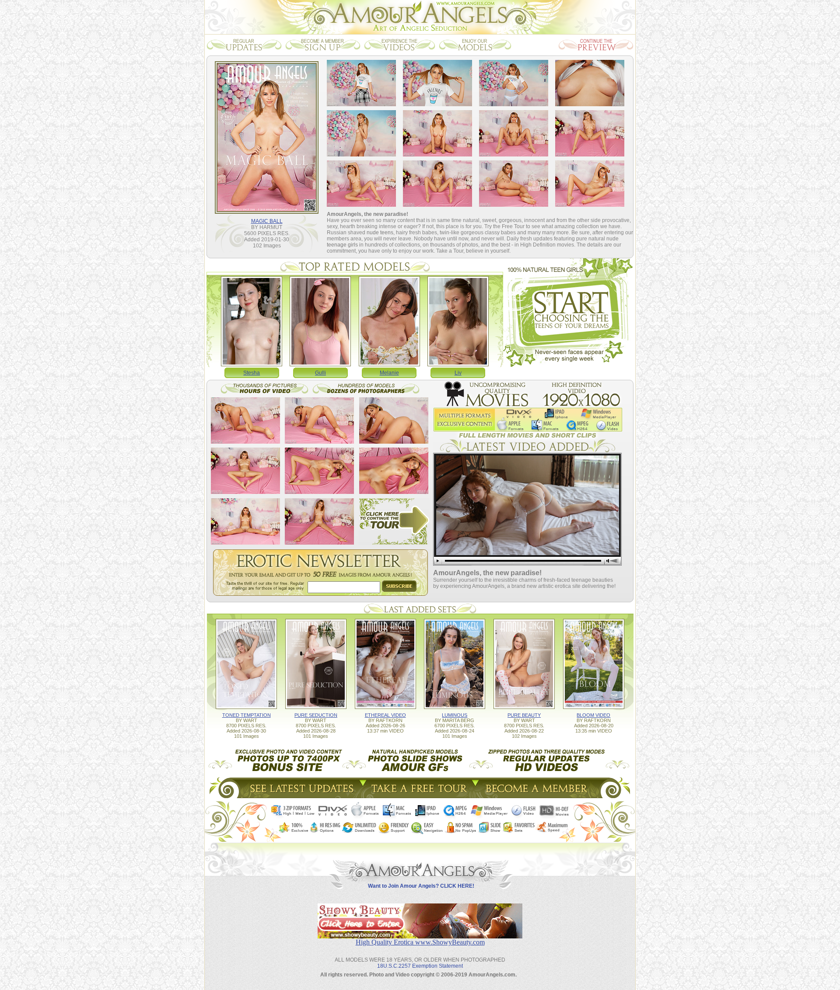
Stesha (251, 373)
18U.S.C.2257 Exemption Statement (420, 966)
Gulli (320, 373)
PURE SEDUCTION (315, 715)
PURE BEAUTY (524, 715)
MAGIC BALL (267, 221)
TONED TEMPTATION (246, 715)
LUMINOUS (454, 715)
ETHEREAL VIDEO (385, 715)
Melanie (389, 373)
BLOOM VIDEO (593, 715)
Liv (458, 373)
